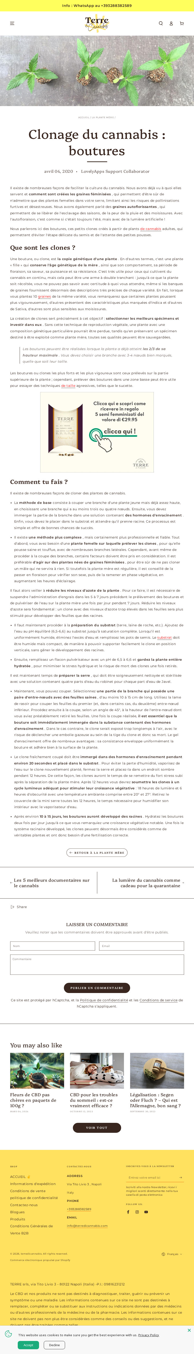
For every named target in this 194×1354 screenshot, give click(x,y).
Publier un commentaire (97, 988)
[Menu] (12, 23)
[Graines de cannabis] (97, 432)
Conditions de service (159, 1000)
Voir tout (97, 1127)
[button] (161, 23)
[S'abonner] (181, 1177)
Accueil (83, 117)
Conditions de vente (28, 1191)
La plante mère (103, 117)
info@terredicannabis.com (87, 1226)
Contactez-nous (24, 1205)
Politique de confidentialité (104, 1000)
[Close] (189, 1330)
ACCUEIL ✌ (20, 1177)
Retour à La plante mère (100, 852)
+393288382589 (79, 1209)
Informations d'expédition (33, 1184)
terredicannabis (31, 1253)
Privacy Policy (148, 1335)
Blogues (17, 1212)
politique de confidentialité (34, 1198)
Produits (17, 1219)
